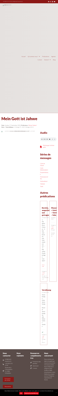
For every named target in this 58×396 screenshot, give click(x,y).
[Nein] (56, 392)
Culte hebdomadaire (44, 169)
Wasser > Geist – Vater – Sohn (54, 211)
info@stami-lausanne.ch (17, 1)
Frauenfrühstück (44, 173)
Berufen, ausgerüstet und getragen (46, 211)
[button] (39, 56)
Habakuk (42, 184)
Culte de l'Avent (42, 164)
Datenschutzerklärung (31, 393)
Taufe (41, 186)
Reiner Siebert (33, 125)
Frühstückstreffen (44, 177)
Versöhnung (46, 290)
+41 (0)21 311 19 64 (7, 1)
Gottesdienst (43, 181)
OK (21, 393)
